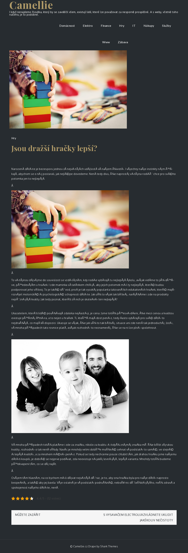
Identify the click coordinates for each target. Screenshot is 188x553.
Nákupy (149, 25)
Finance (106, 25)
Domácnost (67, 25)
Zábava (123, 42)
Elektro (88, 25)
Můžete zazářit (27, 515)
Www (106, 42)
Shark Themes (109, 546)
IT (133, 25)
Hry (121, 25)
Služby (166, 25)
